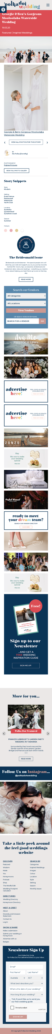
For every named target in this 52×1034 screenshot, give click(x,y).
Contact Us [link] (7, 919)
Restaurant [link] (8, 198)
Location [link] (33, 877)
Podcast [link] (6, 880)
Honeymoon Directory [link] (11, 902)
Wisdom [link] (6, 867)
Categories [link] (34, 864)
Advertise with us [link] (9, 939)
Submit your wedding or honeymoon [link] (12, 935)
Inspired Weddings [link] (22, 33)
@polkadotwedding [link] (26, 775)
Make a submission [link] (10, 931)
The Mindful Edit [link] (9, 886)
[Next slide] (48, 734)
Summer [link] (7, 221)
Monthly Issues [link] (35, 889)
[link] (3, 9)
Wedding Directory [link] (10, 899)
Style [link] (32, 880)
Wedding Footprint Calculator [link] (10, 890)
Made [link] (5, 870)
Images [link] (33, 870)
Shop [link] (5, 883)
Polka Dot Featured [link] (26, 731)
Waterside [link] (8, 200)
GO (42, 321)
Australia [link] (7, 210)
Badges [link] (6, 942)
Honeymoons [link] (8, 877)
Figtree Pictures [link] (10, 165)
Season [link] (33, 886)
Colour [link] (32, 874)
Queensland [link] (9, 212)
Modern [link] (7, 189)
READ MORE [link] (26, 279)
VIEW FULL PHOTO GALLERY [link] (16, 170)
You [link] (4, 874)
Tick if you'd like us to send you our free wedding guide (25, 1000)
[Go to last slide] (4, 734)
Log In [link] (5, 922)
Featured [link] (7, 33)
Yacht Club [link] (8, 202)
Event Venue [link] (9, 196)
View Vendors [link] (26, 310)
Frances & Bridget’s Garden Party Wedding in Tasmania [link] (26, 740)
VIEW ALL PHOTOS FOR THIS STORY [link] (26, 142)
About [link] (5, 911)
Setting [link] (33, 883)
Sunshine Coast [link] (10, 214)
